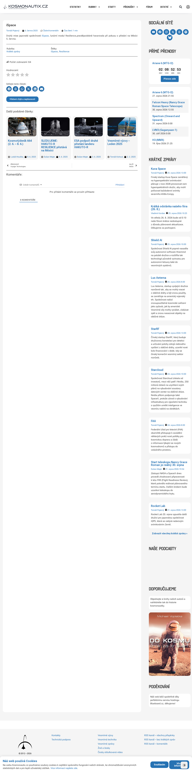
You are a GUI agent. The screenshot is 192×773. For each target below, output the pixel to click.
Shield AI (156, 240)
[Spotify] (186, 32)
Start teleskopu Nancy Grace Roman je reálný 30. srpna (169, 463)
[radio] (8, 75)
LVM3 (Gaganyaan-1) (164, 129)
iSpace (45, 35)
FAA (153, 421)
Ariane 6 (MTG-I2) (162, 63)
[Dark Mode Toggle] (184, 765)
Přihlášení (119, 185)
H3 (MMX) (158, 139)
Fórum (149, 6)
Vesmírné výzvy (105, 735)
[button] (180, 7)
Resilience (64, 51)
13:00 (183, 173)
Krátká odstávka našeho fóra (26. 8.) (169, 208)
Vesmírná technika (107, 739)
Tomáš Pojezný (157, 173)
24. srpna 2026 (174, 333)
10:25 (184, 213)
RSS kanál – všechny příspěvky (159, 735)
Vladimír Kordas (158, 213)
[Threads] (179, 32)
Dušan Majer (156, 469)
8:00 (183, 282)
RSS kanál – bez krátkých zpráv (159, 739)
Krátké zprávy (13, 51)
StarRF (155, 329)
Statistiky (75, 6)
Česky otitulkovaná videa (110, 752)
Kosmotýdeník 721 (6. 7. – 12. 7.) (119, 142)
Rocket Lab (158, 506)
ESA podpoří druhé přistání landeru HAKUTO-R (53, 144)
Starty (112, 6)
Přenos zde (170, 78)
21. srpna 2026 (172, 469)
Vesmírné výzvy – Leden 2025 (85, 142)
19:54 (181, 469)
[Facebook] (160, 32)
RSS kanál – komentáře (156, 743)
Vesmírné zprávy (106, 743)
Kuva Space (158, 168)
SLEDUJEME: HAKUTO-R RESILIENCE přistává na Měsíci (21, 145)
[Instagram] (166, 32)
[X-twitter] (173, 32)
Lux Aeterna (158, 277)
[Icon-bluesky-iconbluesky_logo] (169, 37)
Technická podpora (61, 739)
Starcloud (157, 370)
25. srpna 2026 (174, 173)
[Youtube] (153, 32)
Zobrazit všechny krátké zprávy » (169, 533)
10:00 (183, 244)
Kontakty (56, 735)
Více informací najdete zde (64, 768)
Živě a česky (104, 748)
